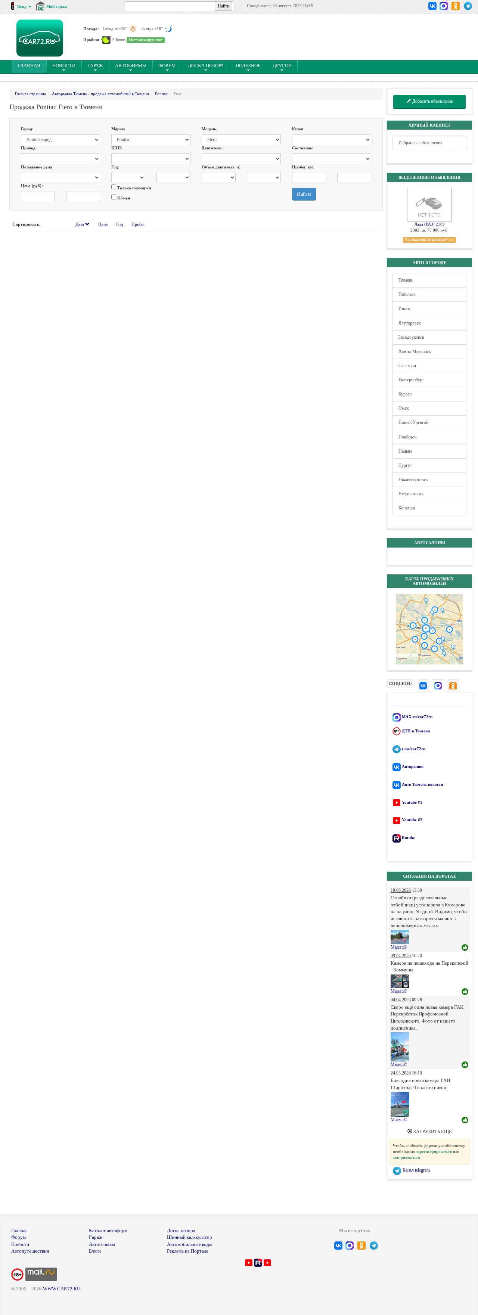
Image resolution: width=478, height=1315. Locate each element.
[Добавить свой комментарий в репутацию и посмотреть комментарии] (465, 948)
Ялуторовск (409, 323)
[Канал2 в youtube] (267, 1262)
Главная (19, 1230)
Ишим (404, 308)
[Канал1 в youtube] (249, 1262)
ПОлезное (248, 65)
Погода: (91, 28)
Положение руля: (37, 167)
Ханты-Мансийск (414, 351)
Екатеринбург (411, 379)
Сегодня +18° (115, 28)
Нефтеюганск (411, 493)
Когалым (406, 508)
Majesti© (399, 947)
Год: (115, 167)
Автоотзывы (102, 1244)
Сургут (405, 465)
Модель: (210, 129)
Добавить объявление (432, 101)
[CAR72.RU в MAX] (443, 6)
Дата (80, 224)
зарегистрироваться (434, 1151)
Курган (405, 394)
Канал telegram (415, 1170)
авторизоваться (406, 1157)
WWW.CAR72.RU (61, 1288)
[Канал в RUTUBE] (258, 1262)
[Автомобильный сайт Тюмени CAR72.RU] (39, 38)
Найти (304, 194)
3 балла (118, 39)
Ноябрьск (407, 437)
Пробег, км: (303, 167)
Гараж (95, 65)
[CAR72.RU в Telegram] (468, 6)
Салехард (407, 365)
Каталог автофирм (108, 1230)
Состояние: (302, 148)
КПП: (116, 148)
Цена (103, 224)
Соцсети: (400, 683)
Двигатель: (212, 148)
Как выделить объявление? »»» (429, 240)
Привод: (29, 148)
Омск (403, 408)
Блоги (95, 1251)
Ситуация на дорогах (429, 876)
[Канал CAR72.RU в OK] (456, 6)
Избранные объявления (420, 142)
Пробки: (91, 39)
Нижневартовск (413, 479)
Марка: (118, 129)
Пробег (138, 224)
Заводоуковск (411, 337)
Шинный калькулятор (189, 1237)
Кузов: (298, 129)
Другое (282, 65)
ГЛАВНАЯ (32, 65)
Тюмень (405, 280)
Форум (167, 65)
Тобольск (407, 294)
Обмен (123, 198)
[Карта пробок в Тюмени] (105, 39)
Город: (27, 129)
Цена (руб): (32, 185)
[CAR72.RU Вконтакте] (432, 6)
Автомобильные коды (189, 1244)
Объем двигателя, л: (221, 167)
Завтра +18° (153, 28)
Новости (63, 65)
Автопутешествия (30, 1251)
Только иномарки (133, 188)
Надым (405, 451)
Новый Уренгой (413, 422)
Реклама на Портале (187, 1251)
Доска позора (206, 65)
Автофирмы (130, 65)
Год (119, 224)
